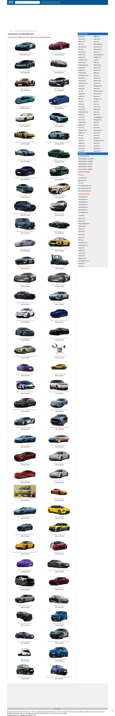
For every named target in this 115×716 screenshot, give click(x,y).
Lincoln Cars (82, 80)
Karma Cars (97, 133)
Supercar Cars (82, 258)
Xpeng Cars (97, 138)
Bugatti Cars (82, 94)
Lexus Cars (81, 39)
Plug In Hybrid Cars (84, 223)
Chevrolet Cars (98, 47)
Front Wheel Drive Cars (85, 185)
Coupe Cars (82, 248)
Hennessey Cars (98, 130)
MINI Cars (96, 73)
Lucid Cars (96, 146)
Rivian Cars (82, 120)
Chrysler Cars (82, 73)
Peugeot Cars (82, 67)
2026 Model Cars (83, 197)
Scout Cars (81, 148)
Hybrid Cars (82, 221)
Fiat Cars (81, 101)
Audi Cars (96, 41)
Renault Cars (82, 62)
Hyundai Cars (82, 47)
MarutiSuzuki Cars (99, 140)
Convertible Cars (83, 245)
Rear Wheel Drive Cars (85, 188)
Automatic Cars (83, 178)
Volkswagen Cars (83, 65)
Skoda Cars (82, 86)
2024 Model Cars (83, 202)
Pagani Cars (97, 109)
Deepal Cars (97, 151)
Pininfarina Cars (83, 112)
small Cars (81, 266)
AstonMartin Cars (83, 75)
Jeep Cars (96, 60)
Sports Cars (82, 255)
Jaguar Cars (82, 57)
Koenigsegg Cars (98, 117)
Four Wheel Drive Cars (85, 191)
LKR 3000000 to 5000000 (85, 166)
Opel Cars (96, 75)
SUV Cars (81, 240)
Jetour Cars (82, 151)
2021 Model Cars (83, 210)
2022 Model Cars (83, 207)
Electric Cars (82, 218)
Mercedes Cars (98, 49)
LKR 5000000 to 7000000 (85, 164)
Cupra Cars (97, 135)
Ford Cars (81, 49)
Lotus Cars (81, 117)
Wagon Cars (82, 250)
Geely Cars (81, 96)
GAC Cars (96, 104)
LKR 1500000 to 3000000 (85, 169)
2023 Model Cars (83, 204)
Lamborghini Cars (98, 54)
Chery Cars (97, 88)
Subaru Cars (97, 67)
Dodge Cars (82, 70)
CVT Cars (81, 183)
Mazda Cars (97, 70)
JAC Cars (81, 91)
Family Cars (82, 263)
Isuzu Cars (96, 127)
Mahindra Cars (83, 130)
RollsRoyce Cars (83, 83)
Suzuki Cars (97, 52)
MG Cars (81, 99)
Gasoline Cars (82, 226)
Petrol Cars (82, 229)
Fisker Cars (82, 125)
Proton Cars (97, 107)
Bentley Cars (97, 78)
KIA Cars (81, 44)
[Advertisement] (57, 17)
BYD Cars (96, 125)
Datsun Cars (82, 146)
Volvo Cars (81, 88)
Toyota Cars (97, 39)
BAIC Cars (81, 104)
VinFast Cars (82, 133)
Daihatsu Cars (97, 94)
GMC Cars (96, 62)
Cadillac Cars (97, 57)
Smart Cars (82, 140)
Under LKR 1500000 (84, 172)
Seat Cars (96, 101)
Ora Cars (81, 138)
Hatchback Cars (83, 242)
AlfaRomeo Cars (98, 91)
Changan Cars (97, 99)
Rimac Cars (97, 114)
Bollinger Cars (97, 120)
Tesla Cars (96, 112)
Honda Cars (82, 36)
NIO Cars (81, 135)
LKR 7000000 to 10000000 (86, 161)
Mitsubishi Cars (98, 44)
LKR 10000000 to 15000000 (86, 159)
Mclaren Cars (97, 80)
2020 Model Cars (83, 212)
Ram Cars (96, 122)
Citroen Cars (97, 83)
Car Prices (57, 709)
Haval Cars (97, 96)
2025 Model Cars (83, 199)
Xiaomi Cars (97, 148)
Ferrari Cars (82, 78)
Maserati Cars (97, 65)
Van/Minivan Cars (84, 261)
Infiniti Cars (82, 54)
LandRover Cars (83, 60)
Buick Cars (81, 114)
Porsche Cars (82, 52)
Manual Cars (82, 180)
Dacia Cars (97, 143)
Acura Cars (82, 107)
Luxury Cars (82, 253)
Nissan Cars (82, 41)
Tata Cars (81, 127)
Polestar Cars (82, 122)
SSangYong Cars (98, 86)
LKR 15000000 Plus (84, 156)
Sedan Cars (82, 237)
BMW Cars (97, 36)
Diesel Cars (81, 231)
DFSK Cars (81, 143)
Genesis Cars (82, 109)
